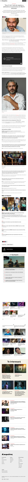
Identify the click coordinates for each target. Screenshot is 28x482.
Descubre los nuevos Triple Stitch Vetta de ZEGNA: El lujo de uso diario (13, 225)
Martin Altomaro (10, 244)
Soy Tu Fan (4, 244)
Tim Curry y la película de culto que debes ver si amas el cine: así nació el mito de (17, 402)
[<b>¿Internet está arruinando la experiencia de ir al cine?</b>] (5, 446)
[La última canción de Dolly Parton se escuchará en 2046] (5, 411)
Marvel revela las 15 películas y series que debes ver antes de (6, 377)
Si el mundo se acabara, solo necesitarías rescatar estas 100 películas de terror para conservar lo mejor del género (20, 393)
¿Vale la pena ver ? (18, 376)
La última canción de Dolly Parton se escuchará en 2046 (16, 410)
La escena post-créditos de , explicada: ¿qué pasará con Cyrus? (17, 429)
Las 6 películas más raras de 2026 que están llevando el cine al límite (7, 392)
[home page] (4, 0)
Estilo (2, 233)
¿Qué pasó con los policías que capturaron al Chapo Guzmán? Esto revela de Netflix (14, 269)
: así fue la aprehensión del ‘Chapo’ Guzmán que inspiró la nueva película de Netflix (13, 280)
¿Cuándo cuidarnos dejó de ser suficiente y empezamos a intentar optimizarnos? (13, 278)
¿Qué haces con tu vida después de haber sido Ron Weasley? (14, 272)
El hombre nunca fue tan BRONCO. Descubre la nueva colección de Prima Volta (13, 230)
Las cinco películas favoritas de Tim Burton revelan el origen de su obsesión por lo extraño (18, 437)
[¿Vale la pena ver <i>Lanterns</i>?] (20, 368)
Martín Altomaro (12, 43)
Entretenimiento (14, 3)
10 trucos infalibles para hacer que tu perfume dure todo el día (12, 234)
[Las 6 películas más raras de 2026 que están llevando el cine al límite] (8, 385)
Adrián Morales (8, 218)
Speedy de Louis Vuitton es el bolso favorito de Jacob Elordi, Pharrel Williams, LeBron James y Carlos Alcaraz (13, 213)
